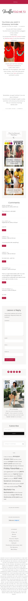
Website (7, 351)
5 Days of (14, 532)
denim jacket (8, 464)
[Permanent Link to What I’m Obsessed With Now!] (14, 138)
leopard (20, 474)
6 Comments (22, 26)
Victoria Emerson (18, 492)
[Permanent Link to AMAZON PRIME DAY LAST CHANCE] (14, 195)
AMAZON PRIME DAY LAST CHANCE (14, 191)
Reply (4, 214)
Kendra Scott (10, 474)
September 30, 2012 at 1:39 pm (10, 222)
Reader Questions (16, 483)
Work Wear (14, 549)
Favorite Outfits (14, 538)
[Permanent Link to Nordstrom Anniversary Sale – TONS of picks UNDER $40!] (14, 166)
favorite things (8, 466)
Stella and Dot (10, 486)
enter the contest (16, 36)
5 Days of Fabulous (8, 456)
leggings (15, 474)
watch (9, 494)
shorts (5, 486)
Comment (7, 320)
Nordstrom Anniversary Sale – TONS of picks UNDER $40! (14, 161)
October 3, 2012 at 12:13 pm (9, 269)
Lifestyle (14, 543)
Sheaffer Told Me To (14, 11)
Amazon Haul (8, 459)
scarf (22, 483)
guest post (10, 471)
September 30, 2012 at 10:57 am (10, 207)
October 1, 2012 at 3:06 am (9, 253)
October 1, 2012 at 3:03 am (9, 238)
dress (20, 463)
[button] (14, 2)
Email (6, 344)
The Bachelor (14, 547)
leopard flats (7, 476)
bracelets (5, 461)
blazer (20, 459)
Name (6, 338)
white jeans (16, 497)
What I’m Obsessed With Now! (14, 134)
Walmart (5, 494)
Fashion (13, 108)
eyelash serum (6, 288)
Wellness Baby (9, 38)
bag (14, 459)
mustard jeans (11, 478)
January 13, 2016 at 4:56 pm (9, 290)
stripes (16, 486)
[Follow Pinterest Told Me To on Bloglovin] (14, 521)
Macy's (11, 476)
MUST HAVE (18, 478)
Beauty (16, 459)
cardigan (11, 461)
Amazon (16, 456)
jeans (22, 471)
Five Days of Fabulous (18, 465)
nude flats (9, 483)
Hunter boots (16, 471)
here (15, 73)
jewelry (5, 474)
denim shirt (15, 463)
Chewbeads (10, 65)
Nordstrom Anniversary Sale (14, 545)
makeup (15, 476)
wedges (13, 495)
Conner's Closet (18, 461)
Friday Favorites (11, 468)
